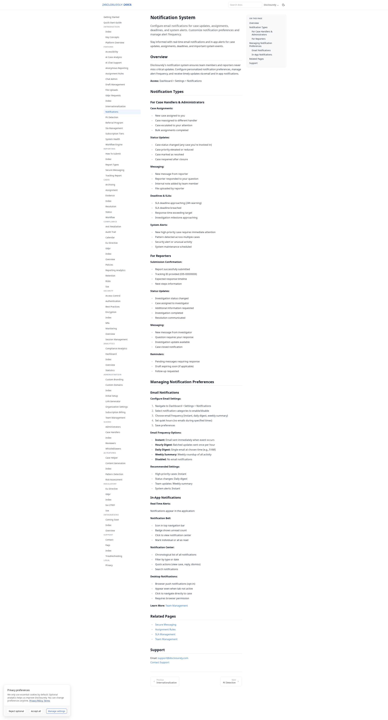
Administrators (113, 426)
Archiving (110, 184)
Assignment (111, 190)
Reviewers (110, 443)
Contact (109, 539)
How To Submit (113, 153)
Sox (107, 286)
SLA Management (165, 634)
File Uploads (111, 89)
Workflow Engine (113, 144)
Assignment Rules (114, 73)
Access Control (112, 295)
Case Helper (111, 457)
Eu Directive (111, 242)
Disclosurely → (271, 4)
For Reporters (259, 38)
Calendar (110, 237)
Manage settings (56, 711)
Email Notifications (261, 50)
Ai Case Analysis (113, 57)
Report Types (112, 164)
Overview (110, 259)
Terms (47, 700)
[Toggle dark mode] (283, 5)
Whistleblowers (113, 448)
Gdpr (108, 248)
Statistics (110, 370)
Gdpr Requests (113, 95)
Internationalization (115, 106)
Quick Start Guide (113, 22)
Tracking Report (113, 175)
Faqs (107, 545)
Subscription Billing (115, 412)
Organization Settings (116, 406)
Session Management (116, 339)
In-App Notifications (262, 54)
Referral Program (114, 122)
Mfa (107, 323)
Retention (110, 275)
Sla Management (114, 128)
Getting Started (111, 17)
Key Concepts (112, 37)
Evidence (110, 195)
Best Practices (112, 306)
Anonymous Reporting (116, 68)
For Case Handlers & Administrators (262, 33)
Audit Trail (110, 231)
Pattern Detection (114, 474)
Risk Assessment (113, 479)
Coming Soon (112, 519)
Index (108, 31)
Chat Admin (111, 79)
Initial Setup (111, 395)
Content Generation (115, 463)
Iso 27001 (110, 505)
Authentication (112, 301)
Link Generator (112, 401)
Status (108, 211)
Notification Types (258, 27)
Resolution (110, 206)
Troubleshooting (113, 556)
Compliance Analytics (116, 348)
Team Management (115, 417)
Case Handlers (112, 432)
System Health (112, 139)
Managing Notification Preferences (260, 44)
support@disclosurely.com (173, 658)
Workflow (110, 217)
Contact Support (159, 662)
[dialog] (37, 700)
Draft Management (115, 84)
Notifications (111, 111)
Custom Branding (114, 379)
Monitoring (111, 328)
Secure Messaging (114, 170)
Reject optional (16, 711)
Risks (108, 281)
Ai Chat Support (113, 62)
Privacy (109, 565)
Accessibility (111, 51)
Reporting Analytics (115, 270)
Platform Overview (114, 42)
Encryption (110, 312)
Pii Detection (111, 117)
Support (253, 63)
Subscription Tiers (114, 133)
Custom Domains (114, 384)
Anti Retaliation (113, 226)
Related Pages (256, 58)
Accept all (36, 711)
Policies (109, 264)
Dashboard (111, 353)
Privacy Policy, (36, 700)
